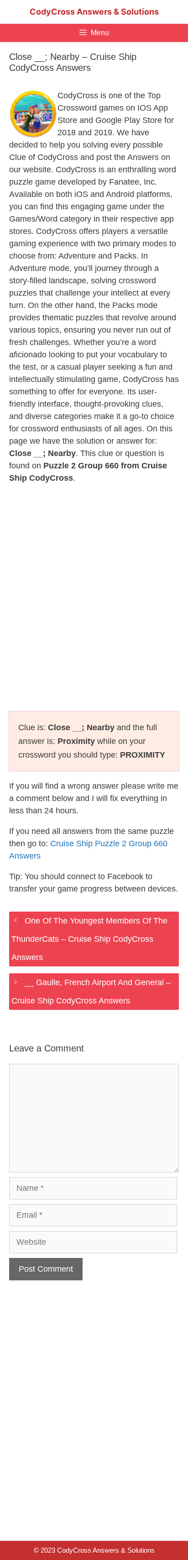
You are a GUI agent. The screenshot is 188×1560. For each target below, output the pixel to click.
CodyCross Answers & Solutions (94, 11)
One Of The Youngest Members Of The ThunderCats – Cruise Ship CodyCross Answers (89, 939)
